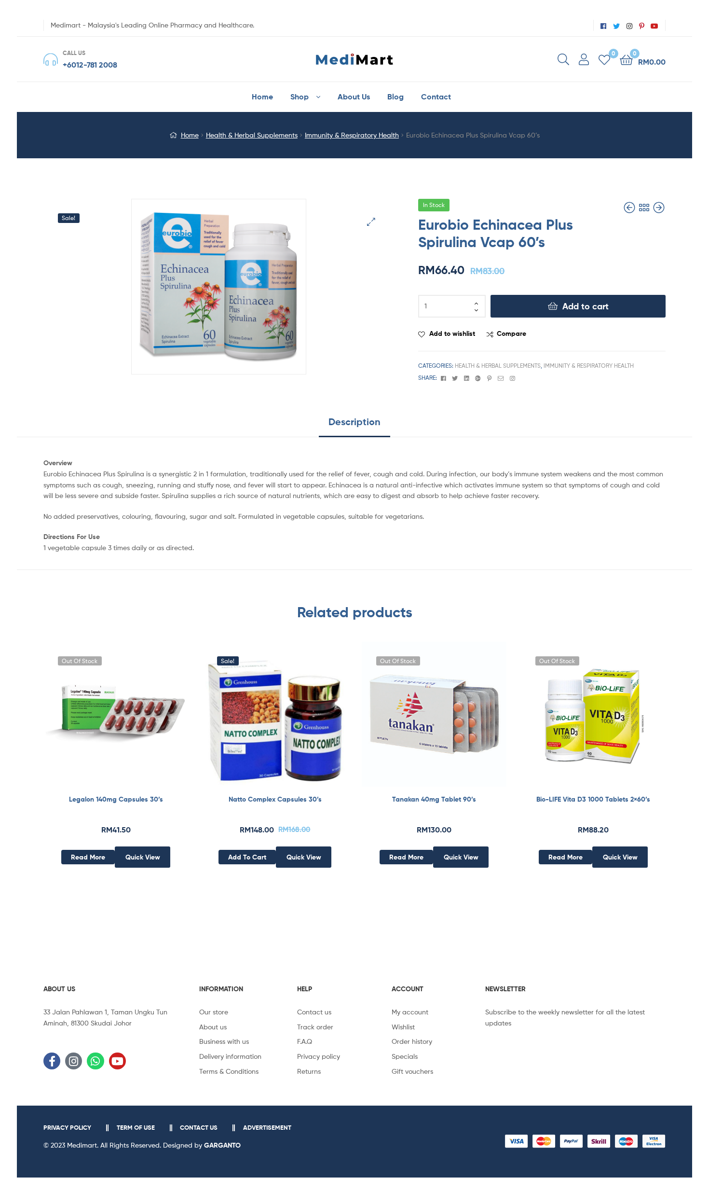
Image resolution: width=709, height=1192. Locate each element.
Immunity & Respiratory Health (352, 135)
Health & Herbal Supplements (252, 135)
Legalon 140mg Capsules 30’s (116, 799)
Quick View (139, 721)
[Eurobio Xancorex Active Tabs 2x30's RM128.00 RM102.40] (659, 207)
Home (190, 135)
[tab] (354, 425)
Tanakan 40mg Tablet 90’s (434, 799)
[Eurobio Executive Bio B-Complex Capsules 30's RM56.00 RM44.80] (630, 207)
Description (354, 422)
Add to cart (585, 306)
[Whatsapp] (95, 1061)
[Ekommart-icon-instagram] (73, 1061)
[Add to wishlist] (92, 721)
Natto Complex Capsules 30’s (275, 799)
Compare (511, 333)
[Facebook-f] (51, 1061)
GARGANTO (222, 1145)
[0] (604, 59)
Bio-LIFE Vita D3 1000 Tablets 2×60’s (593, 799)
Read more (88, 857)
